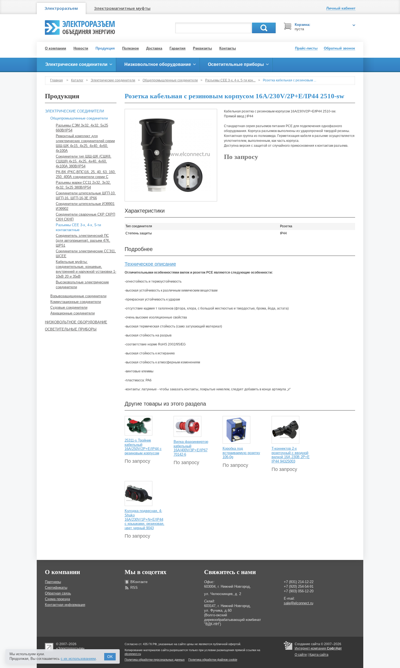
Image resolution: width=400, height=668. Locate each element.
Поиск (264, 28)
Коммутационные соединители (75, 302)
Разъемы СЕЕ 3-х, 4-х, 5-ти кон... (230, 80)
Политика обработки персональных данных (155, 659)
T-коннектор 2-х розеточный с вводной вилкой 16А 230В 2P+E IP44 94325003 (291, 454)
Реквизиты (202, 48)
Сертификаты (56, 588)
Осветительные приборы (71, 329)
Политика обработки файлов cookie (212, 659)
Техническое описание (150, 264)
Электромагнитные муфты (122, 8)
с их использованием (78, 659)
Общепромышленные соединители (170, 80)
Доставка (154, 48)
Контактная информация (65, 605)
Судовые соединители (68, 307)
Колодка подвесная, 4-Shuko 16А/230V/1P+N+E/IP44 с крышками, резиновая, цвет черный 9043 (144, 519)
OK (110, 656)
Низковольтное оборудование (76, 322)
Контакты (227, 48)
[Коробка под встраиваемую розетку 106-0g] (236, 429)
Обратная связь (58, 593)
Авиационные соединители (72, 313)
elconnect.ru (133, 653)
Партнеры (53, 582)
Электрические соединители (113, 80)
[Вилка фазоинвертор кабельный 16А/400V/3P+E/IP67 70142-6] (187, 426)
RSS (134, 588)
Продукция (105, 48)
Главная (56, 80)
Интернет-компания (318, 648)
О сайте (301, 655)
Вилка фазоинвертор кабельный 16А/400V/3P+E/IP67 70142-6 (191, 448)
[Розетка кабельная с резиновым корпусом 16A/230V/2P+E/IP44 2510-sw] (171, 155)
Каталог (77, 80)
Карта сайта (318, 655)
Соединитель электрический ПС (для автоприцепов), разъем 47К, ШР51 (83, 240)
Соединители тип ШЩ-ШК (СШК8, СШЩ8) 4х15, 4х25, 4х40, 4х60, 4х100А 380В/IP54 (83, 161)
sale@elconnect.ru (298, 603)
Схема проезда (57, 599)
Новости (80, 48)
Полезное (130, 48)
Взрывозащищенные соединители (78, 296)
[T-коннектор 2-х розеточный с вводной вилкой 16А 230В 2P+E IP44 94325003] (285, 429)
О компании (55, 48)
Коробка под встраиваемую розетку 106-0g (241, 452)
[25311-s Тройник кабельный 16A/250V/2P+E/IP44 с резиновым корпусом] (138, 425)
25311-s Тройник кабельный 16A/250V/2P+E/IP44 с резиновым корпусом (143, 446)
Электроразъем (61, 8)
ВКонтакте (138, 582)
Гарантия (178, 48)
